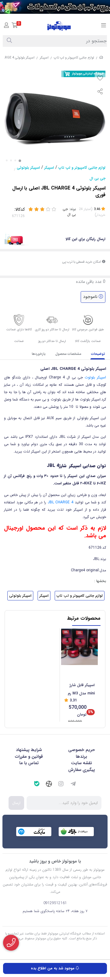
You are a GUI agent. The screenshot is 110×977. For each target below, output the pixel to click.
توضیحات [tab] (98, 354)
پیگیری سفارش (81, 769)
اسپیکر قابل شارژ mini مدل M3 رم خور (81, 689)
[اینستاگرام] (61, 784)
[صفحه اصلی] (101, 57)
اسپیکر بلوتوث (95, 377)
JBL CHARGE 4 (61, 502)
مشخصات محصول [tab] (68, 354)
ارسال (16, 803)
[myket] (33, 831)
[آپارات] (49, 785)
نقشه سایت (81, 763)
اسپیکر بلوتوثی (28, 168)
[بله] (36, 784)
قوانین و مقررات (29, 756)
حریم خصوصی (81, 749)
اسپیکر (44, 57)
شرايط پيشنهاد (29, 749)
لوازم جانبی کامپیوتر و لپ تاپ (74, 57)
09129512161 (55, 903)
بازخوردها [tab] (39, 354)
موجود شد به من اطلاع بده (53, 968)
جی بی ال (97, 178)
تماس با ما (29, 763)
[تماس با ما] (11, 943)
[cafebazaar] (76, 831)
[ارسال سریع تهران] (55, 7)
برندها (81, 756)
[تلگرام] (73, 784)
